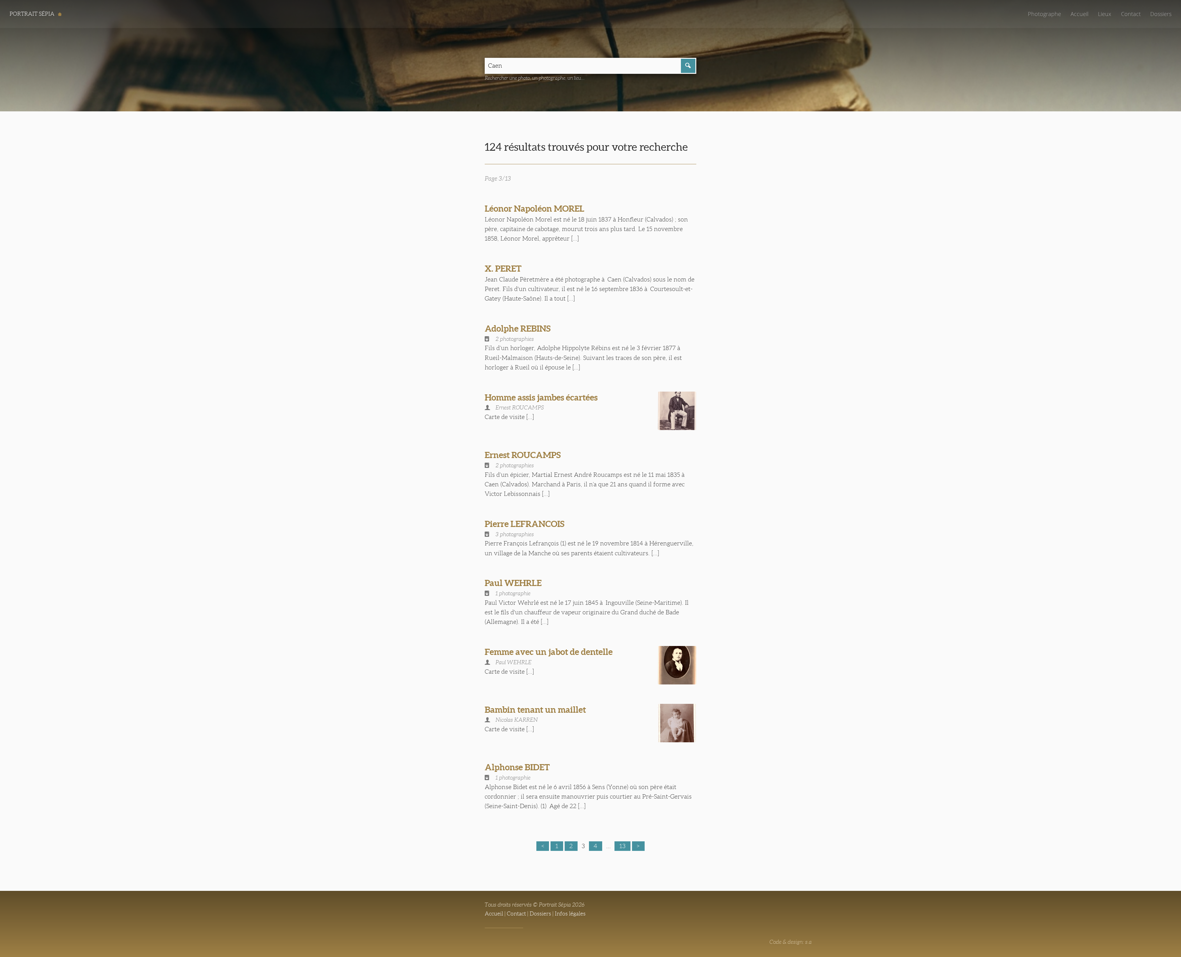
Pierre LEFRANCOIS (524, 524)
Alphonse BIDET (517, 767)
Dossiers (1160, 14)
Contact (1131, 14)
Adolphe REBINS (518, 328)
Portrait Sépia (33, 14)
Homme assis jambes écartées (541, 397)
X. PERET (503, 268)
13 (622, 846)
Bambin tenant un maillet (535, 710)
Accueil (1079, 14)
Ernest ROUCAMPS (523, 455)
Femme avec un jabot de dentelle (549, 652)
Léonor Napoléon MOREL (534, 208)
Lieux (1104, 14)
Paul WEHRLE (513, 583)
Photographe (1044, 14)
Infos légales (570, 914)
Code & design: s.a (790, 942)
